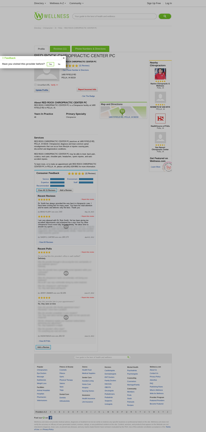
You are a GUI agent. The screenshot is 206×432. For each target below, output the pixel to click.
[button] (50, 64)
